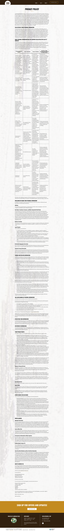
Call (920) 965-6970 (46, 520)
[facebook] (43, 523)
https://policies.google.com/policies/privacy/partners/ (35, 285)
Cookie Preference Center (35, 311)
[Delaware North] (52, 528)
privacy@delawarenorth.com (23, 470)
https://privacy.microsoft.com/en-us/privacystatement (40, 291)
